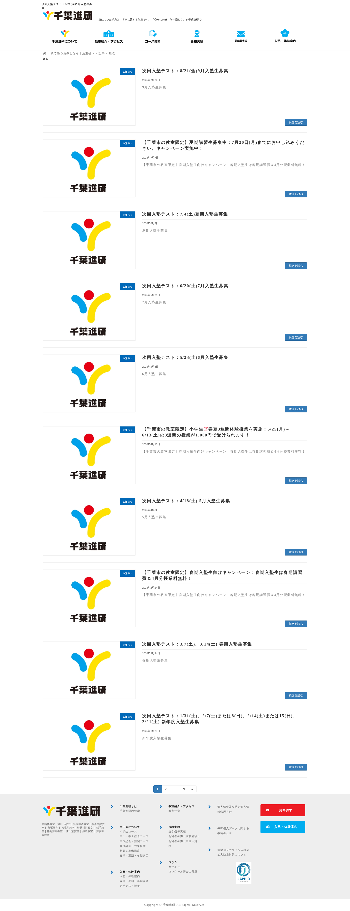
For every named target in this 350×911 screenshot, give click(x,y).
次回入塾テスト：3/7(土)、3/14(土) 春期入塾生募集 (197, 644)
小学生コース (128, 831)
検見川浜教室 (85, 827)
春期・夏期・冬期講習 (134, 855)
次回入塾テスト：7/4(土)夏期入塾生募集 (185, 214)
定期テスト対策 (130, 885)
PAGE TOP (337, 879)
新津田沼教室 (81, 824)
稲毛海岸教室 (55, 831)
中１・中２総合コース (134, 836)
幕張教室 (53, 827)
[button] (282, 810)
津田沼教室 (63, 824)
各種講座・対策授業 (133, 846)
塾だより (174, 866)
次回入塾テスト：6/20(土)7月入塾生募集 (185, 285)
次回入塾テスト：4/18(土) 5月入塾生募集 (186, 500)
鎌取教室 (87, 831)
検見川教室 (68, 827)
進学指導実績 (177, 831)
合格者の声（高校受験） (184, 836)
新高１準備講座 (130, 850)
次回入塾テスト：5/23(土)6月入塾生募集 (185, 357)
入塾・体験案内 (130, 876)
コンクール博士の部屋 (183, 871)
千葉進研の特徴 (130, 810)
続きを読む (296, 122)
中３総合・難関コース (134, 841)
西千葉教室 (72, 831)
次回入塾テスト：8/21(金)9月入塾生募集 (185, 70)
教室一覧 (174, 810)
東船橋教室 (48, 824)
